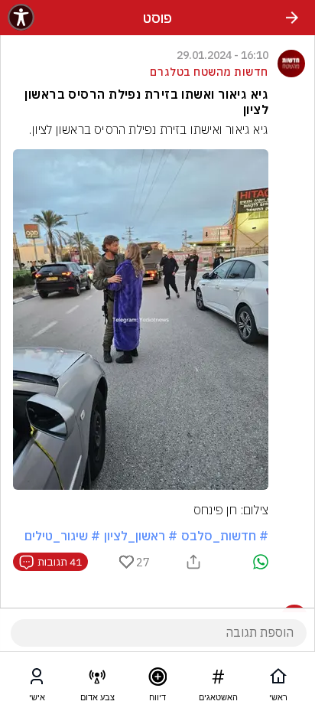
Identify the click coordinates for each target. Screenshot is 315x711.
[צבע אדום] (97, 679)
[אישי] (36, 679)
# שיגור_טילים (62, 536)
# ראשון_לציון (140, 536)
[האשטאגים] (218, 679)
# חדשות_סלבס (224, 536)
